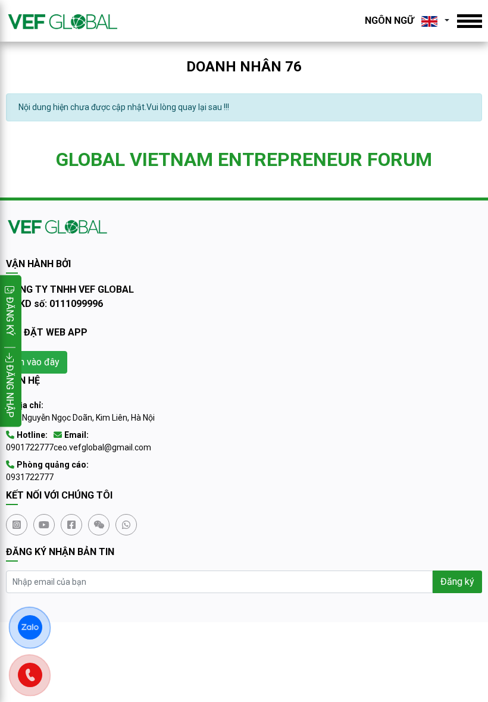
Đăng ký (457, 581)
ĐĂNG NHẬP (9, 390)
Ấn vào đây (37, 362)
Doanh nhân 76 (244, 66)
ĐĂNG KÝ (9, 316)
